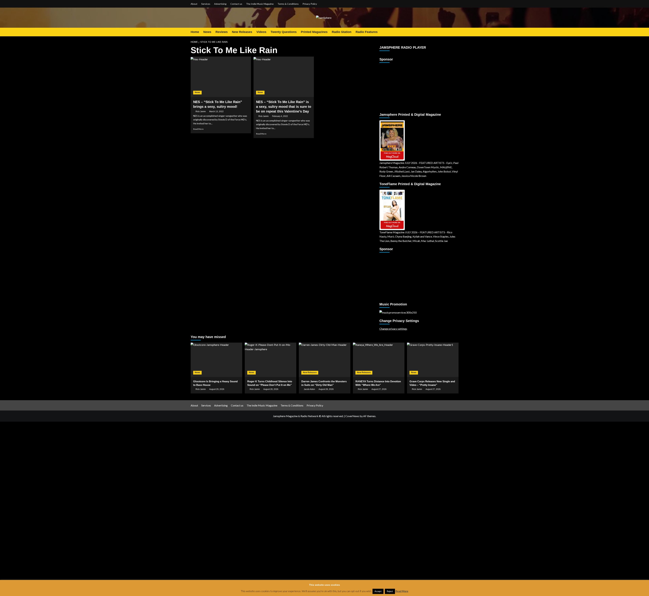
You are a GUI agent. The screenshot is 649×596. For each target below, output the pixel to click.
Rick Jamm (201, 111)
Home (195, 32)
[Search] (456, 32)
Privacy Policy (310, 3)
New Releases (242, 32)
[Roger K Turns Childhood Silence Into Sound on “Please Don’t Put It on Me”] (270, 360)
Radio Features (367, 32)
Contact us (236, 3)
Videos (261, 32)
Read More (198, 129)
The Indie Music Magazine (260, 3)
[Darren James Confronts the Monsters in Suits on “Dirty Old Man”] (324, 360)
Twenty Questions (284, 32)
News (207, 32)
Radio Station (341, 32)
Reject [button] (390, 591)
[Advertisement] (400, 86)
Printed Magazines (314, 32)
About (194, 3)
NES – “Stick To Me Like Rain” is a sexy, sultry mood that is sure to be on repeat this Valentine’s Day (283, 106)
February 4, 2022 (280, 116)
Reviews (221, 32)
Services (205, 3)
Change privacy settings (393, 328)
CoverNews (352, 416)
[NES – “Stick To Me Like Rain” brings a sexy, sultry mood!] (221, 77)
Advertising (220, 3)
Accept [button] (378, 591)
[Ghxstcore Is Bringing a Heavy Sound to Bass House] (216, 360)
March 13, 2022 (216, 111)
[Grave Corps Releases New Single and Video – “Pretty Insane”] (433, 360)
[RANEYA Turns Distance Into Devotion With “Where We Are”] (378, 360)
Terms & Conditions (288, 3)
